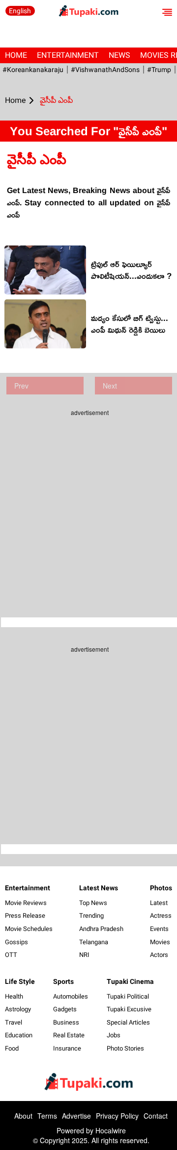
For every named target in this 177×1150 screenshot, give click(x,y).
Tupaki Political (128, 996)
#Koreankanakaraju (32, 69)
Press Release (25, 915)
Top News (93, 902)
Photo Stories (125, 1048)
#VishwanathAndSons (105, 69)
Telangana (93, 942)
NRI (84, 954)
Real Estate (69, 1035)
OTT (11, 954)
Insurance (67, 1048)
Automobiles (70, 996)
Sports (63, 981)
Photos (161, 888)
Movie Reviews (26, 902)
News (119, 55)
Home (16, 55)
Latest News (98, 888)
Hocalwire (110, 1130)
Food (12, 1048)
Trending (91, 915)
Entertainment (68, 55)
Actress (161, 915)
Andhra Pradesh (101, 928)
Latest (159, 902)
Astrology (18, 1009)
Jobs (113, 1035)
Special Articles (128, 1022)
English (20, 11)
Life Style (20, 981)
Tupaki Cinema (130, 981)
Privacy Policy (117, 1116)
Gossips (16, 942)
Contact (156, 1116)
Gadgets (65, 1009)
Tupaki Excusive (129, 1009)
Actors (159, 954)
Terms (47, 1116)
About (23, 1116)
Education (18, 1035)
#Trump (159, 69)
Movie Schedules (29, 928)
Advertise (76, 1116)
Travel (13, 1022)
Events (159, 928)
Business (66, 1022)
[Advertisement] (88, 509)
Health (14, 996)
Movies (160, 942)
